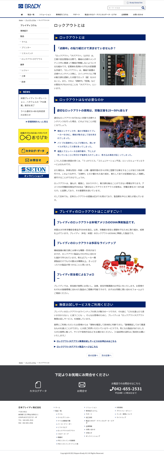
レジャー (25, 70)
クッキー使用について (124, 414)
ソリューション (45, 14)
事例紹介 (24, 30)
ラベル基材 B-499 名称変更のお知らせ (33, 113)
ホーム (57, 407)
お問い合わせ (138, 14)
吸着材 (60, 437)
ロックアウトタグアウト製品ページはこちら (77, 346)
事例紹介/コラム (62, 14)
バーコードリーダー (65, 424)
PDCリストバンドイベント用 (68, 444)
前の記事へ (93, 355)
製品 (22, 36)
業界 (22, 64)
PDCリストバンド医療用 (66, 440)
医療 (23, 81)
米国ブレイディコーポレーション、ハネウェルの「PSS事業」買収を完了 (34, 102)
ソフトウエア (62, 427)
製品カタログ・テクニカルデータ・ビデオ (101, 14)
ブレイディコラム (28, 25)
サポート (76, 14)
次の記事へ (107, 355)
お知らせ (89, 433)
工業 (23, 76)
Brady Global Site (136, 2)
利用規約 (120, 407)
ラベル (24, 41)
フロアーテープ (63, 434)
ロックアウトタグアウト (32, 59)
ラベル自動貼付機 (64, 421)
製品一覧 (31, 14)
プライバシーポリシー (124, 411)
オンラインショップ (93, 436)
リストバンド (27, 53)
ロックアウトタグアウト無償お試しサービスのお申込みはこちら (86, 341)
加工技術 (89, 417)
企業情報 (124, 14)
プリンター (26, 47)
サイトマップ (121, 417)
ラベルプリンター (64, 417)
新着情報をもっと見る (38, 121)
